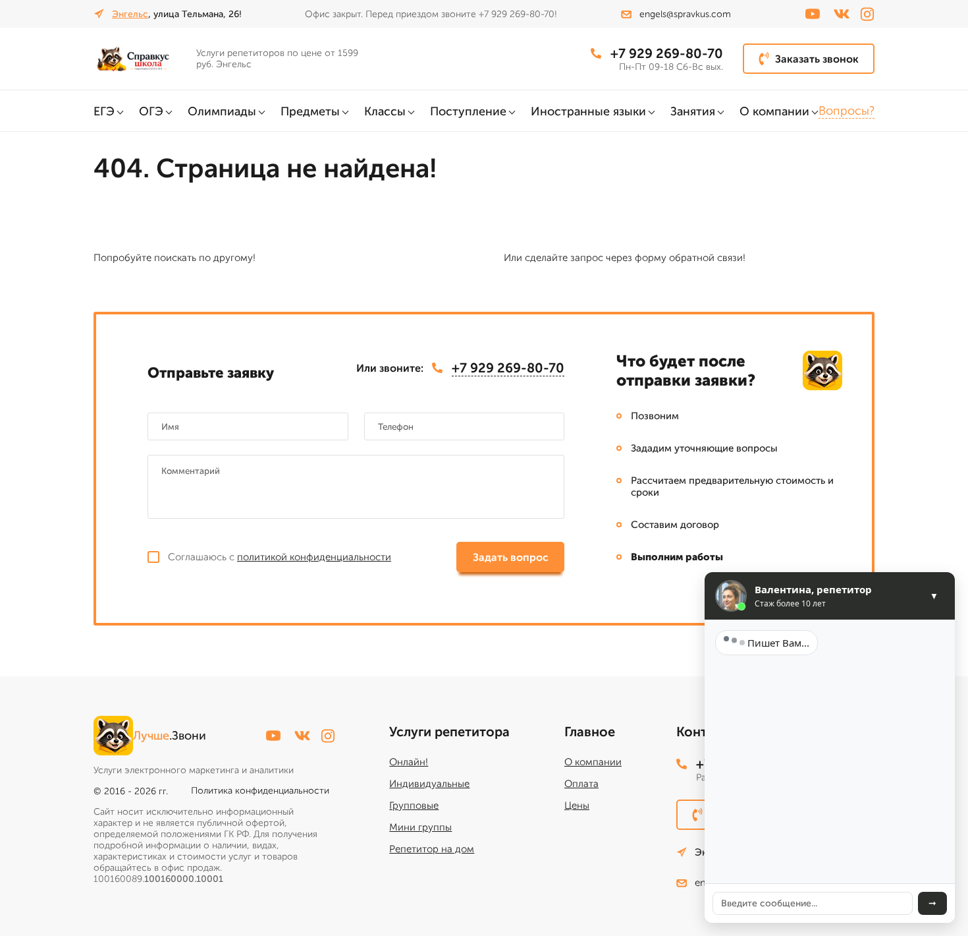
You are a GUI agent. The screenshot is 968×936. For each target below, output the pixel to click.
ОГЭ (151, 111)
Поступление (468, 111)
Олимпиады (222, 111)
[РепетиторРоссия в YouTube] (812, 14)
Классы (385, 111)
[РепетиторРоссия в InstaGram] (867, 14)
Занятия (692, 111)
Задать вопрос (511, 557)
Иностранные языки (588, 111)
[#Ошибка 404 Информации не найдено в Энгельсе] (140, 58)
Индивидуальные (429, 784)
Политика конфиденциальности (260, 790)
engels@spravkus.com (685, 14)
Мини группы (420, 827)
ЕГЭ (104, 111)
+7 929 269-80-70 (666, 53)
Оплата (581, 784)
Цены (576, 805)
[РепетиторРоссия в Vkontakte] (841, 14)
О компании (774, 111)
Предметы (310, 111)
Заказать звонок (817, 59)
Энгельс (130, 14)
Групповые (414, 805)
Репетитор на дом (431, 849)
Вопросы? (846, 110)
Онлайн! (408, 762)
